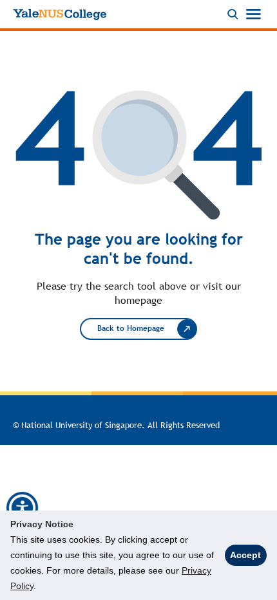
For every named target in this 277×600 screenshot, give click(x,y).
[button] (22, 507)
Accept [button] (245, 555)
